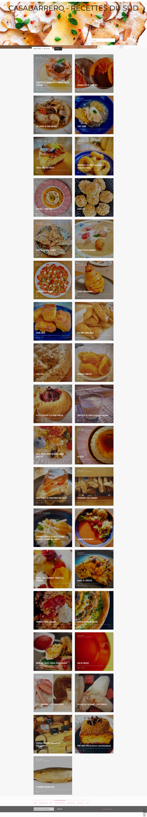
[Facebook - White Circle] (101, 799)
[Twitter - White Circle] (105, 799)
